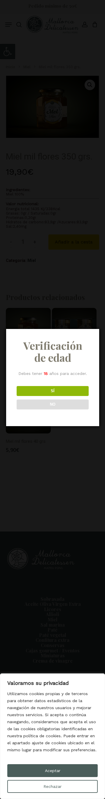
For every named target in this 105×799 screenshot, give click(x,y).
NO (52, 404)
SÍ (53, 391)
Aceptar (52, 770)
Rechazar (52, 786)
